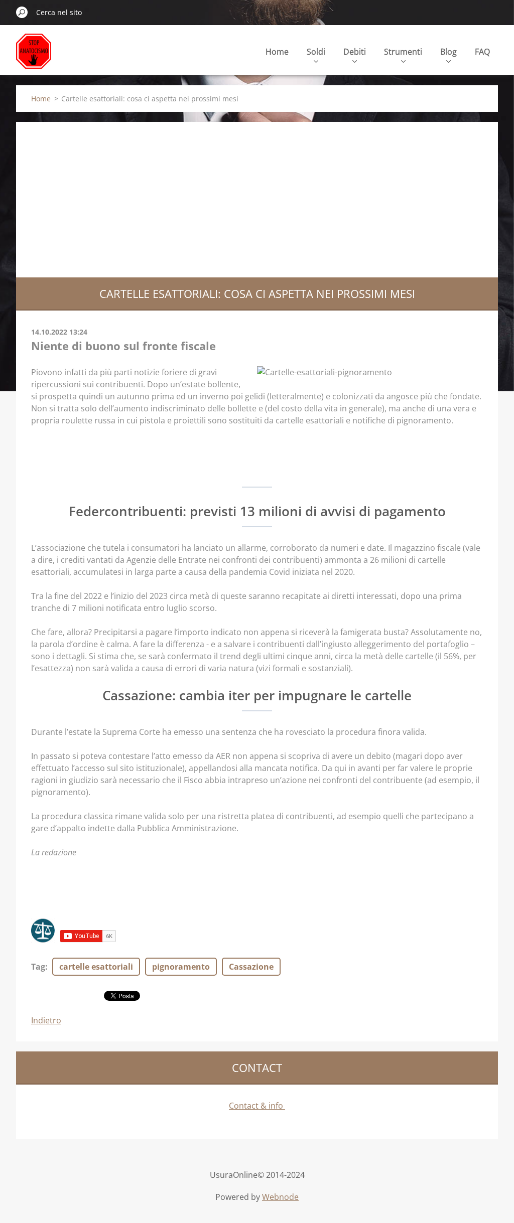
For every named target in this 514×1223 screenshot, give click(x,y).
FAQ (482, 51)
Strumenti (403, 51)
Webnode (280, 1196)
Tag (38, 966)
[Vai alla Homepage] (33, 57)
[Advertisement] (257, 197)
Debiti (354, 51)
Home (277, 51)
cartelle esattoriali (96, 966)
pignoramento (181, 966)
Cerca (22, 12)
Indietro (46, 1020)
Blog (448, 51)
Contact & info (257, 1105)
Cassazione (251, 966)
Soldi (316, 51)
